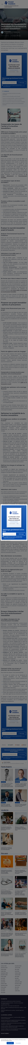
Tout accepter (10, 1043)
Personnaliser (18, 1043)
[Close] (25, 506)
